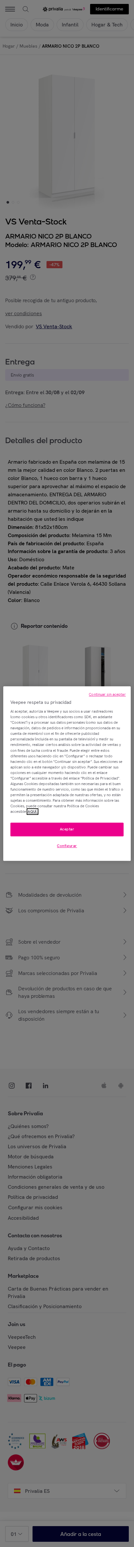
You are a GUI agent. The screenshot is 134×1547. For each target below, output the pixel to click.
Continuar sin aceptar (107, 694)
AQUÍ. (32, 811)
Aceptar (67, 829)
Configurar (67, 845)
